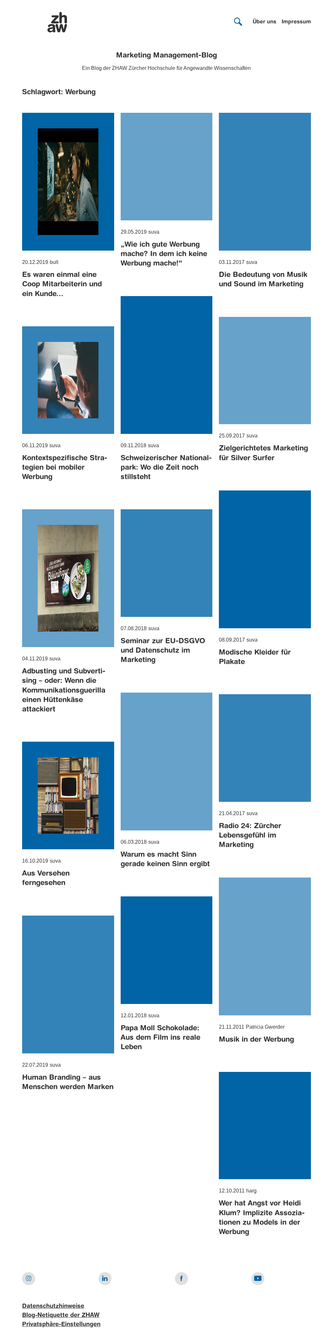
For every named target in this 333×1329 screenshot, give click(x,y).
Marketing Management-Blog (166, 55)
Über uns (264, 22)
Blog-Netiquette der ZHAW (61, 1315)
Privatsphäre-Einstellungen (61, 1324)
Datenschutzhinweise (53, 1306)
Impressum (296, 22)
